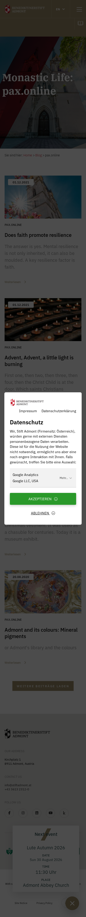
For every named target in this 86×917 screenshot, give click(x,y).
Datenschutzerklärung (59, 410)
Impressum (28, 410)
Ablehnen (40, 513)
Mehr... (64, 478)
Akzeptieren (40, 498)
